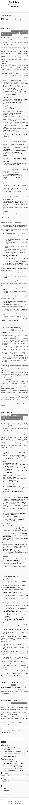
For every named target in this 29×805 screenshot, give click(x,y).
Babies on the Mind (21, 513)
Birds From (17, 499)
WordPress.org (7, 794)
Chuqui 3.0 (5, 277)
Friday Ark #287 (7, 413)
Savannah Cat (6, 130)
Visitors (13, 108)
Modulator (14, 2)
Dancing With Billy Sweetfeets (13, 251)
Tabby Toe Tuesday (22, 99)
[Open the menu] (27, 10)
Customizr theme (18, 803)
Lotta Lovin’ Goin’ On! (16, 100)
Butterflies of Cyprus (14, 562)
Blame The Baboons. (14, 226)
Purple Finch (21, 504)
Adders (20, 175)
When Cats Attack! (10, 600)
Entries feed (6, 790)
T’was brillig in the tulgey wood (11, 566)
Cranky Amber (7, 97)
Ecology (2, 417)
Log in (5, 788)
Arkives (7, 61)
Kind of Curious (7, 302)
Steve (22, 34)
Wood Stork (7, 149)
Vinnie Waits (24, 90)
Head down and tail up (19, 158)
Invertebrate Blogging (15, 33)
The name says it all (8, 209)
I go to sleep (13, 107)
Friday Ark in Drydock (10, 756)
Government (21, 703)
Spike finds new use (17, 482)
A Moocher (24, 455)
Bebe (13, 94)
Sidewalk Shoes (11, 254)
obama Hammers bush (9, 700)
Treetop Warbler (16, 164)
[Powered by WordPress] (20, 801)
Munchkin (5, 461)
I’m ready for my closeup (18, 452)
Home (2, 15)
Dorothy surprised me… (20, 150)
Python (25, 533)
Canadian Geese (7, 146)
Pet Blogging (22, 33)
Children (22, 546)
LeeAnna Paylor (8, 767)
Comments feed (7, 792)
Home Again (13, 491)
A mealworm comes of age (20, 204)
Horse (13, 526)
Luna (26, 132)
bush (12, 703)
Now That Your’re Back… (20, 135)
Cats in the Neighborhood (20, 488)
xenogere (24, 657)
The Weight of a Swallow (10, 682)
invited (22, 229)
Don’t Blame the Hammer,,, (11, 328)
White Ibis (6, 507)
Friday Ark (8, 33)
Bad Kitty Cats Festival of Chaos (12, 255)
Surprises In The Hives (17, 563)
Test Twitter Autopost (9, 749)
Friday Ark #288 (7, 28)
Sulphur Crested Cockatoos (19, 163)
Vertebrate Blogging (8, 34)
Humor (12, 330)
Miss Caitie (13, 121)
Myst (25, 91)
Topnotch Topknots (23, 497)
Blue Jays (24, 502)
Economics (15, 703)
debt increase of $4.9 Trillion (12, 714)
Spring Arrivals (14, 514)
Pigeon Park (6, 143)
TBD (26, 304)
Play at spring (13, 477)
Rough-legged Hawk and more (17, 519)
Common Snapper (15, 174)
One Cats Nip (8, 244)
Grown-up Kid (14, 188)
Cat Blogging (19, 31)
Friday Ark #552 (19, 770)
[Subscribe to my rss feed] (2, 799)
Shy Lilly (17, 544)
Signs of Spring (18, 516)
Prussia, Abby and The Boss (16, 475)
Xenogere (5, 292)
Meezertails (10, 610)
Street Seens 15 (14, 82)
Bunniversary (15, 172)
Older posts (6, 732)
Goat (15, 179)
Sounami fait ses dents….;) (18, 93)
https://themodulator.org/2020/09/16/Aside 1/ (16, 751)
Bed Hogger (11, 114)
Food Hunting (17, 113)
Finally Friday (14, 184)
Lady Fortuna (12, 88)
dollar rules (6, 332)
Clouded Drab (9, 199)
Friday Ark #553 (19, 769)
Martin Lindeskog (8, 769)
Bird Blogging (13, 31)
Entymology (3, 33)
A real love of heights (17, 111)
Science (2, 34)
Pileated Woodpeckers (9, 510)
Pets (26, 33)
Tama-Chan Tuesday (17, 102)
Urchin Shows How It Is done (14, 463)
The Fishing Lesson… (16, 521)
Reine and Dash (23, 110)
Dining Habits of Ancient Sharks (16, 576)
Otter (14, 175)
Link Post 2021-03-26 (9, 747)
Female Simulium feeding (21, 198)
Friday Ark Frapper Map (12, 231)
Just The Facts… (19, 177)
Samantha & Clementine (12, 85)
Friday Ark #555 (18, 767)
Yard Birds (16, 152)
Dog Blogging (24, 31)
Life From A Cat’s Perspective (16, 263)
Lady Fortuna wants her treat (11, 458)
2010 (6, 15)
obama (25, 703)
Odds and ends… (21, 157)
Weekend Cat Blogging (9, 246)
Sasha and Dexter (10, 191)
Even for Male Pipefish (18, 529)
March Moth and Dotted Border (11, 560)
